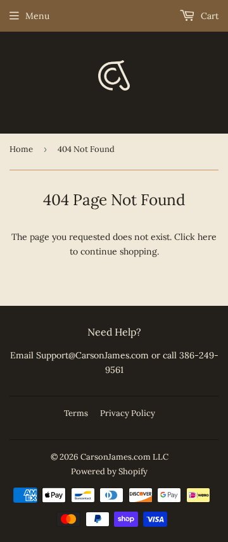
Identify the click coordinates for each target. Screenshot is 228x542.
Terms (76, 413)
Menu (37, 16)
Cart (208, 16)
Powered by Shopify (109, 471)
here (207, 237)
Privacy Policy (127, 413)
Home (21, 149)
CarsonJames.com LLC (124, 456)
